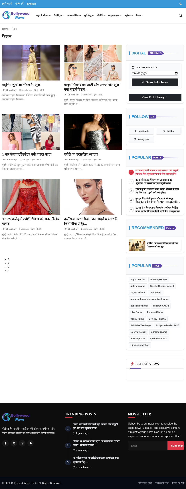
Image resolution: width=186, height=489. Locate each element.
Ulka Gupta (136, 312)
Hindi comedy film (140, 345)
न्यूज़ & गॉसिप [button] (42, 15)
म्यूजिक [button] (128, 15)
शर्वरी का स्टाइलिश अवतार (81, 154)
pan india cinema (139, 306)
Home (5, 29)
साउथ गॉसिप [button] (72, 15)
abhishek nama (159, 332)
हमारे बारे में (7, 3)
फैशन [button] (138, 15)
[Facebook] (5, 443)
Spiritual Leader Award (162, 286)
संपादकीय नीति (162, 483)
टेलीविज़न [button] (58, 15)
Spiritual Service (158, 338)
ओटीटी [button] (100, 15)
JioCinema (155, 292)
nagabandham (138, 279)
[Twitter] (14, 443)
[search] (180, 15)
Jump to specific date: (145, 67)
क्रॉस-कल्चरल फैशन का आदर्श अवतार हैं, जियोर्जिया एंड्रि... (91, 221)
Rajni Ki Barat (138, 292)
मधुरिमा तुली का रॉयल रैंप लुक (21, 84)
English (31, 3)
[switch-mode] (181, 4)
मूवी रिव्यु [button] (87, 15)
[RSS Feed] (30, 443)
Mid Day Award (161, 306)
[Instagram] (22, 443)
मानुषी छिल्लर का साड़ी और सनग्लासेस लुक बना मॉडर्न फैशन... (91, 87)
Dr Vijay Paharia (157, 319)
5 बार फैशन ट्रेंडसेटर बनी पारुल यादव (26, 154)
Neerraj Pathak (138, 332)
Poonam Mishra (155, 312)
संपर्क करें (19, 3)
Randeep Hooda (158, 279)
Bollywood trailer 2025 (167, 325)
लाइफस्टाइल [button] (113, 15)
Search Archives (155, 82)
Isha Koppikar (138, 338)
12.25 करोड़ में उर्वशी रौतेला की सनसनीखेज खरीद (31, 221)
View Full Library (155, 97)
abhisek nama (138, 286)
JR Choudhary (9, 90)
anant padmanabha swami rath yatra (149, 299)
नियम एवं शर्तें (178, 483)
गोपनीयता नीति (145, 483)
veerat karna (137, 319)
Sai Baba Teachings (141, 325)
